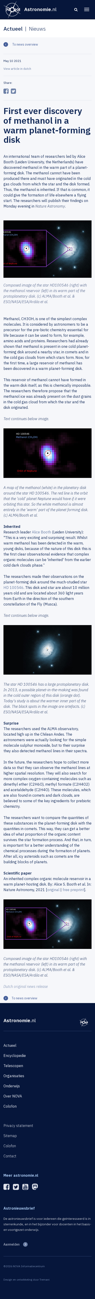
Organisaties (13, 1076)
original (53, 889)
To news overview (25, 44)
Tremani (44, 1279)
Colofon (10, 1106)
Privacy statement (18, 1125)
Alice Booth (41, 532)
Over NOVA (12, 1096)
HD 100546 (13, 587)
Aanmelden (11, 1244)
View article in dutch (17, 69)
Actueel (9, 1045)
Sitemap (10, 1135)
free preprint (73, 889)
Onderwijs (11, 1086)
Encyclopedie (14, 1055)
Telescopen (13, 1065)
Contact (9, 1156)
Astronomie (19, 1020)
